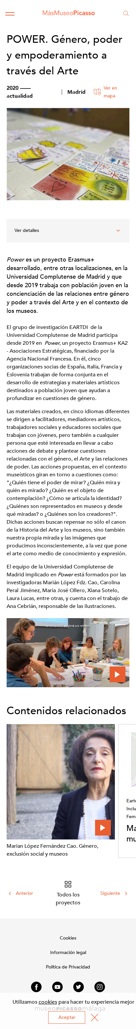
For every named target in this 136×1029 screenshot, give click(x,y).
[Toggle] (10, 13)
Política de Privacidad (68, 967)
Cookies (68, 938)
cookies (48, 1002)
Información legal (68, 952)
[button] (68, 652)
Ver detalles (27, 230)
